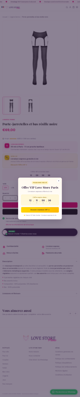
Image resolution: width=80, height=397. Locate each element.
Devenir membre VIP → (40, 210)
